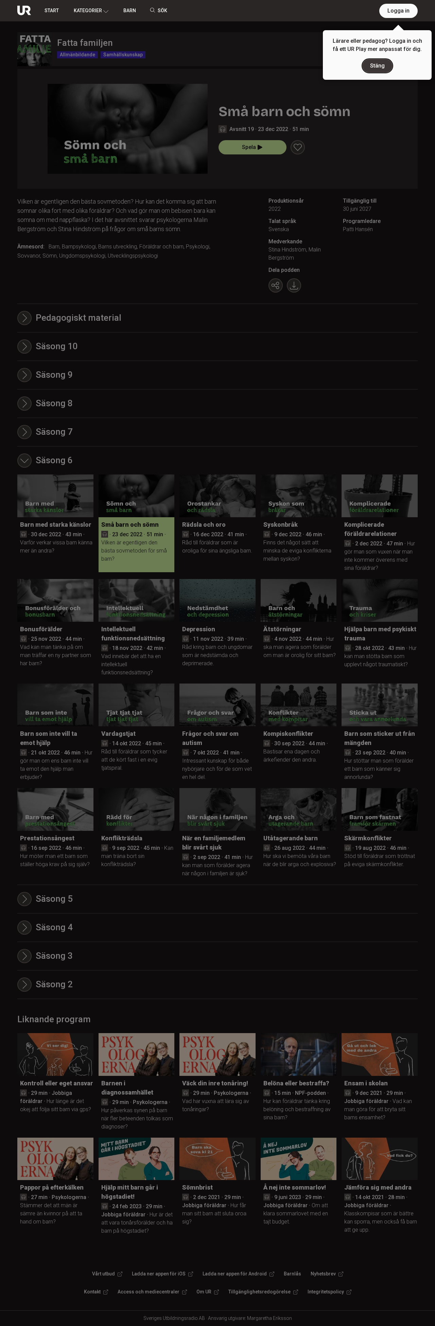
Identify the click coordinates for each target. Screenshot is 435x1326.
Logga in (398, 10)
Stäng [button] (377, 65)
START (52, 10)
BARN (129, 10)
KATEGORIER (88, 10)
